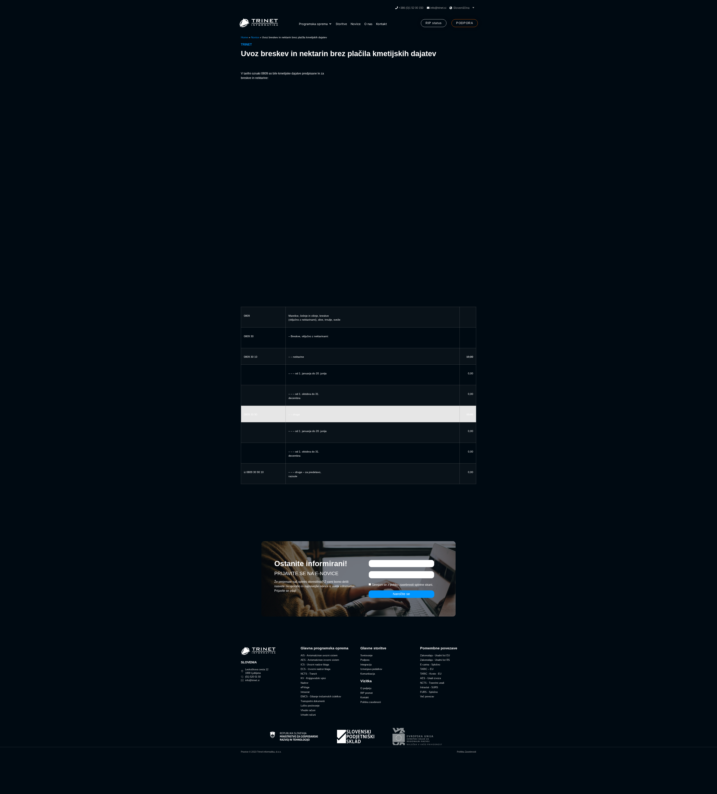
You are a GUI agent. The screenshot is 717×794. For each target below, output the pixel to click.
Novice (255, 37)
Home (244, 37)
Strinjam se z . (402, 584)
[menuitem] (463, 7)
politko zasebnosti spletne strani (411, 584)
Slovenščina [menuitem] (461, 8)
